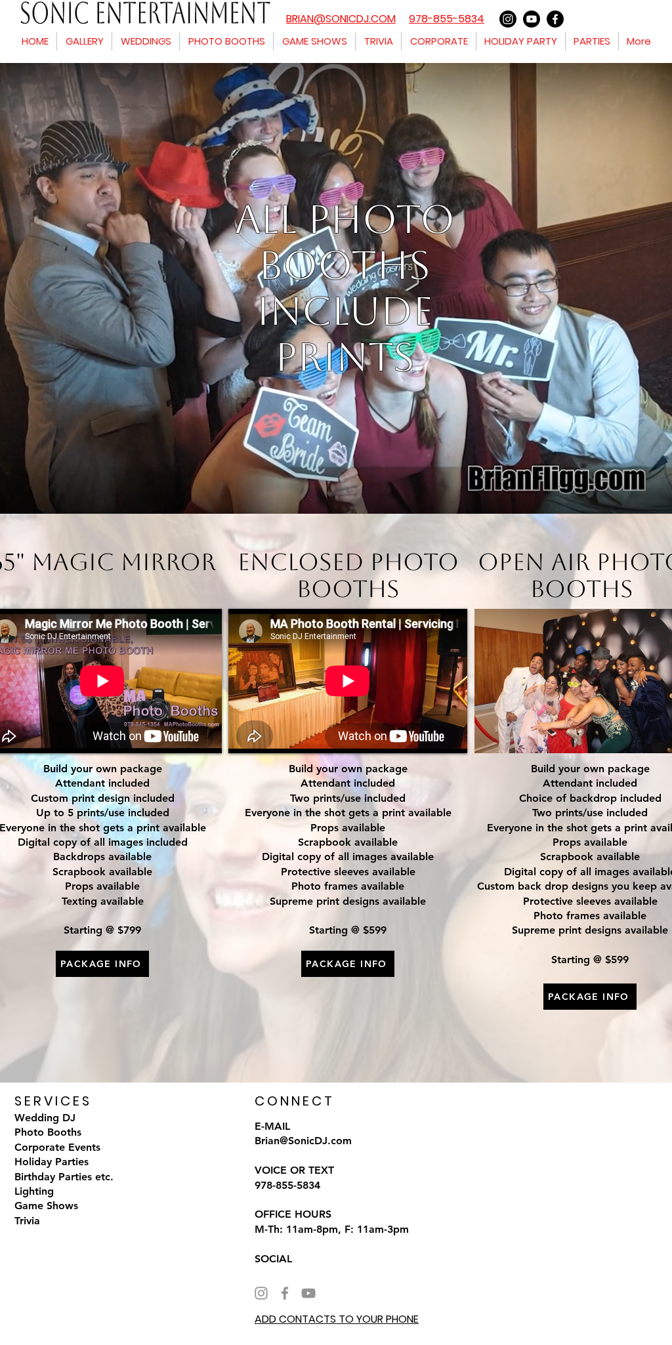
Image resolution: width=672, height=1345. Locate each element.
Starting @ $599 (590, 959)
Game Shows (46, 1205)
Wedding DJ (44, 1117)
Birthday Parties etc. (64, 1176)
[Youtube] (531, 19)
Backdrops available (102, 856)
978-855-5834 (446, 18)
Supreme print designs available (590, 930)
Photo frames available (347, 886)
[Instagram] (507, 19)
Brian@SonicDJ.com (303, 1140)
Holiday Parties (51, 1161)
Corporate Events (57, 1147)
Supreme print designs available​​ (348, 901)
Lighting (34, 1191)
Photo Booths (47, 1132)
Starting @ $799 (102, 930)
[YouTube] (308, 1293)
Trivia (27, 1220)
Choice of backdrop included (590, 798)
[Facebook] (555, 19)
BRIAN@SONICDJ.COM (341, 18)
